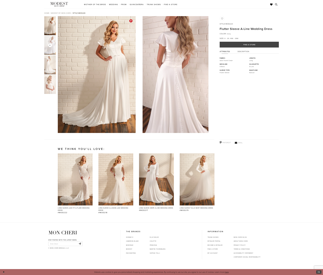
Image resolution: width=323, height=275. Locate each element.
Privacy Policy (240, 245)
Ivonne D (129, 237)
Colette (153, 241)
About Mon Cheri (241, 241)
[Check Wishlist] (271, 4)
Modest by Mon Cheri (61, 13)
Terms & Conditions (242, 249)
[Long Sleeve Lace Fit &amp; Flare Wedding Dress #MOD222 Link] (75, 183)
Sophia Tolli (155, 253)
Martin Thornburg (158, 249)
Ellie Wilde (154, 237)
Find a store (213, 249)
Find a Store (249, 44)
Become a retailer (215, 245)
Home (46, 13)
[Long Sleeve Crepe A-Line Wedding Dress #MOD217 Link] (156, 182)
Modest (129, 249)
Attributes (225, 51)
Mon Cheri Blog (240, 237)
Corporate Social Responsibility (247, 257)
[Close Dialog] (4, 272)
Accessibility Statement (243, 253)
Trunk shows (213, 237)
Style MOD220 (79, 13)
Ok (319, 272)
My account (213, 253)
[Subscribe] (79, 244)
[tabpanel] (96, 74)
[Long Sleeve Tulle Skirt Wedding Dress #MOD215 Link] (197, 182)
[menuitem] (95, 4)
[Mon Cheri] (63, 232)
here (227, 272)
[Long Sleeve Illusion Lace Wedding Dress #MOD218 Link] (115, 183)
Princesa (153, 245)
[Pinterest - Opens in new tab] (131, 21)
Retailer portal (214, 241)
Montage (129, 245)
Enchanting (131, 253)
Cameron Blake (132, 241)
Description (243, 51)
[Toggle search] (276, 4)
